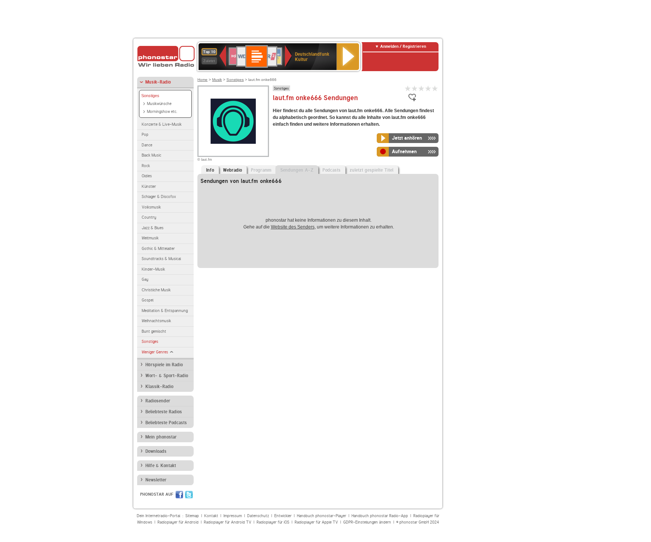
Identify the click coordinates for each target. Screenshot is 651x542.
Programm (261, 170)
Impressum (232, 515)
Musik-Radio (158, 82)
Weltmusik (150, 238)
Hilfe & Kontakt (160, 465)
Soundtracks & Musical (161, 258)
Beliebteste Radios (163, 411)
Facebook (179, 494)
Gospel (147, 300)
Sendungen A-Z (296, 170)
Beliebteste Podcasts (166, 422)
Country (149, 217)
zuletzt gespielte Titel (371, 170)
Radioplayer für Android (178, 522)
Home (202, 80)
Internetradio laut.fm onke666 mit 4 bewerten (428, 88)
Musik (217, 80)
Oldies (147, 176)
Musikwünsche (159, 103)
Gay (145, 279)
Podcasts (331, 170)
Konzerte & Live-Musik (162, 124)
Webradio (232, 170)
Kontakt (211, 515)
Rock (146, 165)
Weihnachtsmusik (156, 320)
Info (210, 170)
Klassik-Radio (159, 386)
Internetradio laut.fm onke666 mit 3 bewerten (421, 88)
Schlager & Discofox (159, 196)
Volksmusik (151, 207)
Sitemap (192, 515)
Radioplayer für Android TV (227, 522)
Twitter (189, 494)
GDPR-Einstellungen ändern (367, 522)
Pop (145, 134)
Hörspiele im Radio (164, 364)
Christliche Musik (156, 290)
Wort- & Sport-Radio (166, 375)
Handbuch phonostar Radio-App (379, 515)
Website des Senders (293, 227)
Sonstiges (150, 95)
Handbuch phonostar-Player (321, 515)
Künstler (149, 186)
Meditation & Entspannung (165, 310)
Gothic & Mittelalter (158, 248)
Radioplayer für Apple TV (316, 522)
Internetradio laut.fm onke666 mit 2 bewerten (414, 88)
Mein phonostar (161, 437)
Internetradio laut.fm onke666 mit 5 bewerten (435, 88)
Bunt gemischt (154, 331)
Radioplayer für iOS (273, 522)
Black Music (151, 155)
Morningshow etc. (162, 111)
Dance (147, 145)
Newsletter (156, 480)
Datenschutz (258, 515)
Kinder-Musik (153, 269)
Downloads (156, 451)
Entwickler (283, 515)
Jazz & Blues (153, 227)
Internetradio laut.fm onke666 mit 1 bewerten (408, 88)
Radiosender (157, 400)
